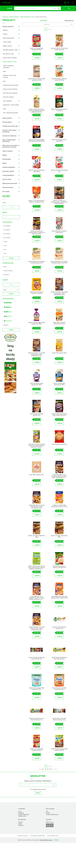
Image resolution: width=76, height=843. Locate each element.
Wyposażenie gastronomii (9, 183)
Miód (4, 71)
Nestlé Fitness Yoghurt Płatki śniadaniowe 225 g (36, 688)
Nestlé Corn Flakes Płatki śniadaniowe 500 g (36, 49)
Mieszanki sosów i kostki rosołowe (9, 76)
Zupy (4, 81)
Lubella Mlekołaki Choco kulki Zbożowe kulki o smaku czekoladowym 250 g (36, 506)
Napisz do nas (49, 822)
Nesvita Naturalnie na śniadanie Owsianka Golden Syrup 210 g (59, 262)
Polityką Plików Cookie (46, 840)
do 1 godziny (7, 226)
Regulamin (21, 813)
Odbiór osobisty (8, 270)
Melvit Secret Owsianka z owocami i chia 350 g (36, 292)
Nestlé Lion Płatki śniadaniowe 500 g (59, 536)
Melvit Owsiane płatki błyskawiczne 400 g (59, 384)
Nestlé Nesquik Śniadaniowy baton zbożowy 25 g (59, 658)
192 (51, 769)
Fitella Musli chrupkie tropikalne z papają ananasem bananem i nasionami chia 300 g (36, 445)
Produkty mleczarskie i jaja (10, 126)
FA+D (57, 835)
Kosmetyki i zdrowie (8, 171)
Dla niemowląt (6, 159)
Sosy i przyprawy (7, 101)
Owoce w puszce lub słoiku (10, 89)
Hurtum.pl (5, 17)
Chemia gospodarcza (8, 175)
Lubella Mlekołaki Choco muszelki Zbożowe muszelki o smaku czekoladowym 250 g (59, 476)
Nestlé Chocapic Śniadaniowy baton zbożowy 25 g (37, 658)
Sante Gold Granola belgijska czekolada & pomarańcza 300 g (36, 140)
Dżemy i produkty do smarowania (8, 66)
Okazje (20, 824)
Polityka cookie (22, 816)
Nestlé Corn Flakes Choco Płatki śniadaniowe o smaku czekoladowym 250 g (36, 354)
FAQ (47, 811)
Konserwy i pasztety (8, 97)
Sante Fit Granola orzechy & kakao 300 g (59, 140)
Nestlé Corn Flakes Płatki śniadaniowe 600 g (36, 749)
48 (45, 769)
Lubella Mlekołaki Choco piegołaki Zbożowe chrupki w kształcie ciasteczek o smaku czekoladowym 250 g (36, 598)
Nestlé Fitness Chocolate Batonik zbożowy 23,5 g (59, 719)
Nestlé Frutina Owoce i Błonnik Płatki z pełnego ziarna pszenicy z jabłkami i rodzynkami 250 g (36, 567)
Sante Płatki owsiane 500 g (36, 475)
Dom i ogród (5, 191)
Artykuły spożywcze (14, 17)
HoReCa (4, 155)
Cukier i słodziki (7, 42)
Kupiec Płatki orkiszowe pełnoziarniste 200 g (59, 323)
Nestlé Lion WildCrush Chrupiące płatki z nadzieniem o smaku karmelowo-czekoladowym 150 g (36, 233)
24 (42, 769)
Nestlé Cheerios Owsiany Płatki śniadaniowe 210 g (36, 79)
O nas (19, 811)
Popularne (21, 825)
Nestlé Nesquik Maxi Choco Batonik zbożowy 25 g (36, 719)
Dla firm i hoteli (6, 179)
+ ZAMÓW (36, 58)
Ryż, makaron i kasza (8, 54)
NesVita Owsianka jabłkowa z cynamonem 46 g (59, 79)
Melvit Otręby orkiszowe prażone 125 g (36, 414)
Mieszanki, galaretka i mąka (10, 50)
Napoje (4, 163)
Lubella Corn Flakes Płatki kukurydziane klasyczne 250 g (59, 505)
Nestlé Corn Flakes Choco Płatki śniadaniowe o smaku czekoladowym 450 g (59, 293)
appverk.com (42, 835)
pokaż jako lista (69, 20)
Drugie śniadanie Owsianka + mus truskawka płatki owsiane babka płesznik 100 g (36, 110)
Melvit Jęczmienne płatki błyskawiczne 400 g (36, 384)
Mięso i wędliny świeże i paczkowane (9, 140)
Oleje (4, 109)
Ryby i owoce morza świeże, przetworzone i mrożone (10, 146)
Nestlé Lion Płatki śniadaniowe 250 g (36, 536)
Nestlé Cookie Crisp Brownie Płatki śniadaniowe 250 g (59, 414)
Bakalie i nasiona (7, 46)
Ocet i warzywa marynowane (10, 113)
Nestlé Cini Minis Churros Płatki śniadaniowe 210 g (59, 49)
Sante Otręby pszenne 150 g (59, 444)
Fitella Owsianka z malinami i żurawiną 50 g (59, 231)
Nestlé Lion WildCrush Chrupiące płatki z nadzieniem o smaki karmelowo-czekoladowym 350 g (59, 203)
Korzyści (48, 813)
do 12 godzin (7, 237)
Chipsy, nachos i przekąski (10, 58)
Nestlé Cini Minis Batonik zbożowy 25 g (59, 627)
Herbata (5, 34)
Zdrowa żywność (7, 118)
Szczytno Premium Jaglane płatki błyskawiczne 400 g (36, 323)
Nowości (20, 822)
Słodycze (5, 30)
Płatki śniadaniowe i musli (27, 17)
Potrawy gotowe (7, 122)
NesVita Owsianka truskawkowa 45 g (59, 170)
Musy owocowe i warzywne (10, 93)
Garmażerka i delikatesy (9, 136)
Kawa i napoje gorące (8, 38)
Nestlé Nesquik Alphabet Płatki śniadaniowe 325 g (59, 749)
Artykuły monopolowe (8, 167)
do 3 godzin (7, 230)
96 (48, 769)
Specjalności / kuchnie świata (11, 105)
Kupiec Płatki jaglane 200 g (59, 353)
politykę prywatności (41, 789)
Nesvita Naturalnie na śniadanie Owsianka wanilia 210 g (36, 262)
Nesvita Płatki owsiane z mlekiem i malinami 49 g (59, 566)
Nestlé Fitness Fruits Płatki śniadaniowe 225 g (59, 688)
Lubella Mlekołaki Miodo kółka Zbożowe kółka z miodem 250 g (59, 597)
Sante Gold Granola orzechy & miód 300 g (59, 109)
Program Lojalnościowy (52, 814)
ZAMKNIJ (56, 840)
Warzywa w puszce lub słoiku (10, 85)
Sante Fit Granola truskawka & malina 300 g (37, 170)
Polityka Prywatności (23, 814)
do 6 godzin (7, 234)
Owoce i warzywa (7, 151)
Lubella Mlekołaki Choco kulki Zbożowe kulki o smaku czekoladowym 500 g (36, 628)
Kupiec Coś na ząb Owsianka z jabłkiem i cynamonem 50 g (37, 201)
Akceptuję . (38, 789)
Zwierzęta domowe (7, 187)
